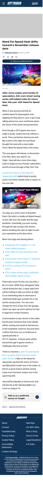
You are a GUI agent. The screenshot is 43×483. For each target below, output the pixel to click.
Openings (30, 423)
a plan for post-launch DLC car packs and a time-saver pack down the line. (20, 355)
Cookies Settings (9, 451)
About (4, 423)
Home (4, 407)
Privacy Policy (8, 435)
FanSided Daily (8, 431)
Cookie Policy (8, 440)
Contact (5, 427)
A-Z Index (30, 444)
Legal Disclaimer (33, 440)
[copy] (16, 57)
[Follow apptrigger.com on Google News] (37, 397)
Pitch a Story (31, 431)
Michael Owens (11, 53)
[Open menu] (3, 3)
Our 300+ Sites (32, 427)
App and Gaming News (17, 407)
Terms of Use (32, 435)
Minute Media (13, 457)
